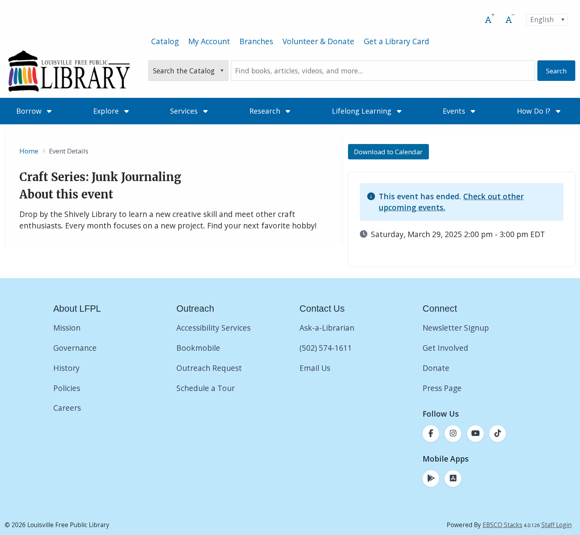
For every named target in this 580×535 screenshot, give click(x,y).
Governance (75, 347)
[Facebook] (431, 433)
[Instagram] (453, 433)
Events (455, 111)
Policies (66, 388)
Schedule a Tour (205, 388)
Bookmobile (198, 347)
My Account (209, 41)
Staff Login (556, 525)
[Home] (69, 70)
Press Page (442, 388)
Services (185, 111)
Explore (107, 111)
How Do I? (534, 111)
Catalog (165, 41)
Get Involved (445, 347)
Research (265, 111)
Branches (256, 41)
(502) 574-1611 (325, 347)
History (66, 368)
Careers (67, 407)
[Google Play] (431, 478)
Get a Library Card (396, 41)
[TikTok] (497, 433)
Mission (66, 327)
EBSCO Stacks (502, 525)
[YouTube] (475, 433)
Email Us (314, 368)
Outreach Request (209, 368)
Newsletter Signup (456, 327)
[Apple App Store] (453, 478)
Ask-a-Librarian (326, 327)
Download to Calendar (388, 151)
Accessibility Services (213, 327)
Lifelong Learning (362, 111)
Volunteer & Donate (318, 41)
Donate (437, 368)
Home (28, 150)
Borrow (29, 111)
